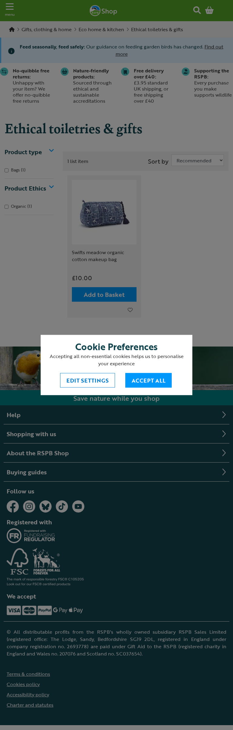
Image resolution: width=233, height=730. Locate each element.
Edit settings (87, 380)
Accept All (148, 380)
